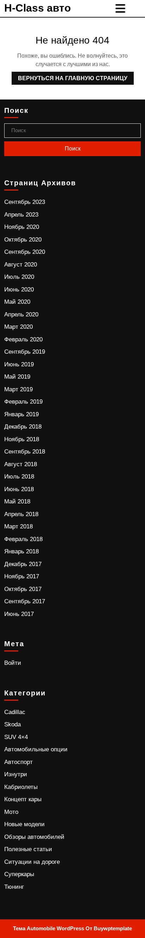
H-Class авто (37, 8)
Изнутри (15, 774)
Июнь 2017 (19, 614)
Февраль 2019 (23, 401)
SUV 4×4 (16, 737)
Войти (12, 663)
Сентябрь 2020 (24, 252)
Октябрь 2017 (23, 589)
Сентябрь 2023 (24, 202)
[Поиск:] (72, 130)
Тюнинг (14, 887)
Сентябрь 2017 (24, 601)
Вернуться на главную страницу (69, 76)
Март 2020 (18, 326)
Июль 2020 (19, 277)
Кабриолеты (21, 787)
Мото (11, 812)
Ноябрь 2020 (21, 227)
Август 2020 (20, 264)
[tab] (121, 8)
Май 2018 (17, 501)
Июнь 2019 (19, 364)
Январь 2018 (21, 551)
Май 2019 (17, 376)
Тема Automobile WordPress (48, 928)
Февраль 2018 (23, 539)
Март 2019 (18, 389)
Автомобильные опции (36, 749)
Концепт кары (23, 799)
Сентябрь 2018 (24, 451)
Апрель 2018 (21, 514)
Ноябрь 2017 (21, 576)
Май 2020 (17, 301)
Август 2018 (20, 464)
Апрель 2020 (21, 314)
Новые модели (24, 824)
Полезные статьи (28, 849)
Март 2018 (18, 526)
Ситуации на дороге (32, 862)
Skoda (12, 724)
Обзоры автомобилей (34, 837)
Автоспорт (18, 762)
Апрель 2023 (21, 214)
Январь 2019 (21, 414)
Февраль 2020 (23, 339)
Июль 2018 (19, 476)
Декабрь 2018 (23, 426)
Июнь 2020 (19, 289)
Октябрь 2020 (23, 239)
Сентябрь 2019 (24, 351)
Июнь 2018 (19, 489)
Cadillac (14, 712)
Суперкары (19, 874)
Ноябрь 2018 (21, 439)
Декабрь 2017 (23, 564)
